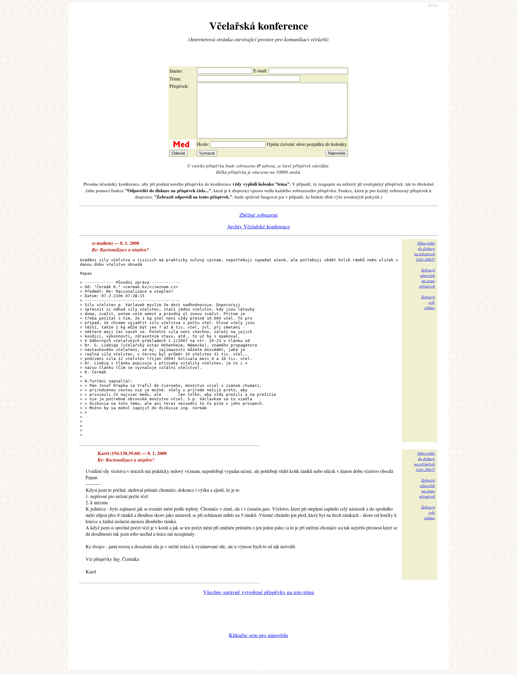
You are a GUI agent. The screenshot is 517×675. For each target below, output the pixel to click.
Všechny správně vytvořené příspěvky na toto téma (258, 591)
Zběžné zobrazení (258, 214)
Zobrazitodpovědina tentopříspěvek (427, 278)
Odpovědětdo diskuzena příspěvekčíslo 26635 (424, 251)
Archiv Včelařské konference (258, 226)
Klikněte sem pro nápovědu (258, 635)
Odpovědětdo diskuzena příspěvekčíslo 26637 (424, 461)
